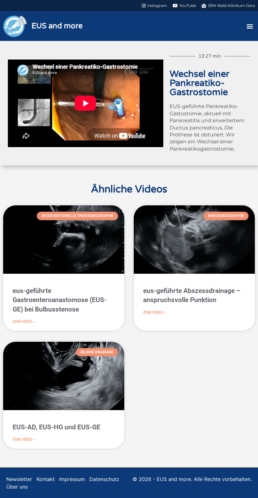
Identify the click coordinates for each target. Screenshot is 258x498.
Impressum (72, 479)
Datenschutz (104, 479)
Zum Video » (24, 321)
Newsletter (19, 479)
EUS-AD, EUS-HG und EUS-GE (56, 427)
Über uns (17, 487)
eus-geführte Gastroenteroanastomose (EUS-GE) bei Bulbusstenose (60, 300)
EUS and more (57, 26)
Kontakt (45, 479)
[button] (249, 26)
